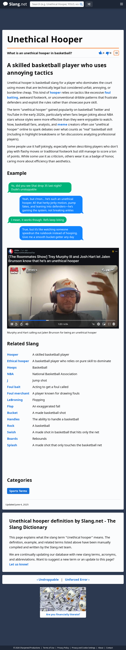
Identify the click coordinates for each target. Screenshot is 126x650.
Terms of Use (48, 647)
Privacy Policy (63, 647)
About (100, 647)
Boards (12, 439)
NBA (10, 374)
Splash (12, 445)
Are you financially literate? (63, 614)
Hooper (12, 354)
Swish (11, 432)
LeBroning (15, 400)
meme (62, 124)
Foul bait (13, 387)
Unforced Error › (77, 579)
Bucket (12, 413)
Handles (13, 419)
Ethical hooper (18, 361)
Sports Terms (18, 491)
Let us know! (18, 564)
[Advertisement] (63, 19)
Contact (109, 647)
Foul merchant (18, 393)
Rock (10, 426)
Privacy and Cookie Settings (83, 647)
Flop (10, 406)
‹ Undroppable (48, 579)
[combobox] (57, 4)
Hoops (12, 367)
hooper (55, 92)
